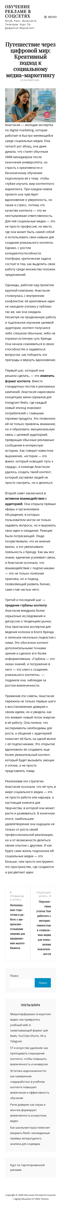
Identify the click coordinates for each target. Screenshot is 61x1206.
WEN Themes (42, 1198)
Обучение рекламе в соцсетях (18, 11)
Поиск (14, 976)
